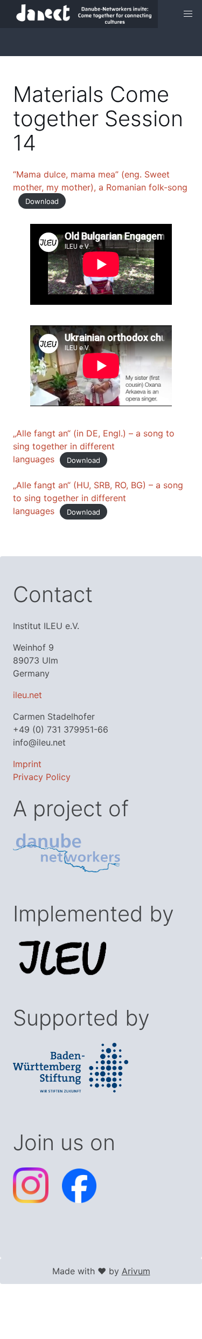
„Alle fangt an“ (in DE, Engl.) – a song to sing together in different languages (94, 446)
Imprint (27, 764)
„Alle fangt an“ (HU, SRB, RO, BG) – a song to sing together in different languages (98, 498)
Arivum (136, 1271)
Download (42, 200)
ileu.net (27, 694)
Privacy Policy (42, 776)
